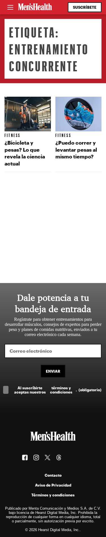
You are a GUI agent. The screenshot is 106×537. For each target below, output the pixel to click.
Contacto (53, 475)
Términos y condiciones (53, 495)
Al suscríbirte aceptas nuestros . (57, 390)
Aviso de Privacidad (53, 485)
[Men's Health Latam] (35, 7)
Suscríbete (84, 7)
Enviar (53, 371)
